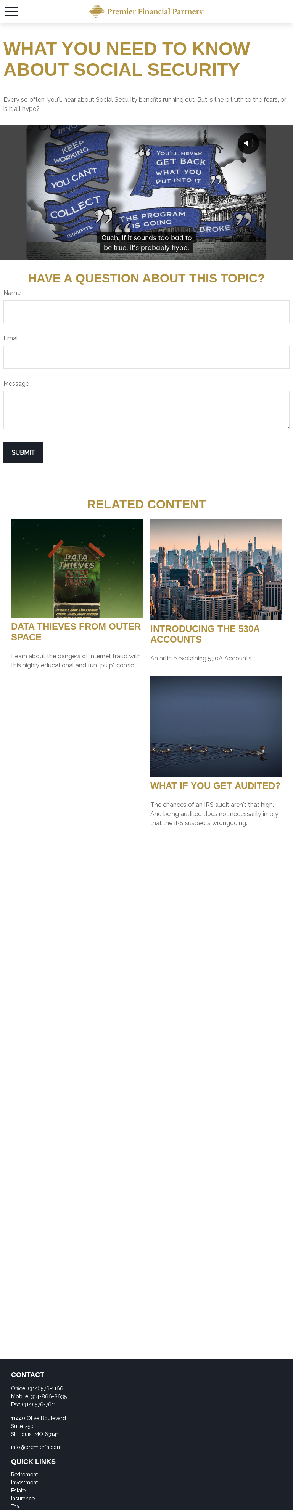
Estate (18, 1491)
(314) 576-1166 (45, 1388)
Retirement (24, 1475)
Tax (15, 1507)
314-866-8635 (49, 1396)
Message (16, 383)
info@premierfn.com (36, 1447)
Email (11, 338)
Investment (24, 1483)
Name (12, 293)
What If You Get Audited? (215, 786)
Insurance (23, 1499)
